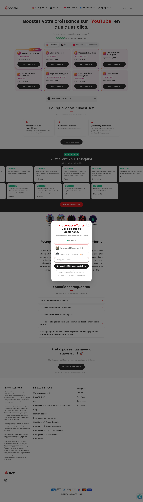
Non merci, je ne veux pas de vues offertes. (71, 276)
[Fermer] (88, 224)
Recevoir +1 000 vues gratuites (71, 266)
